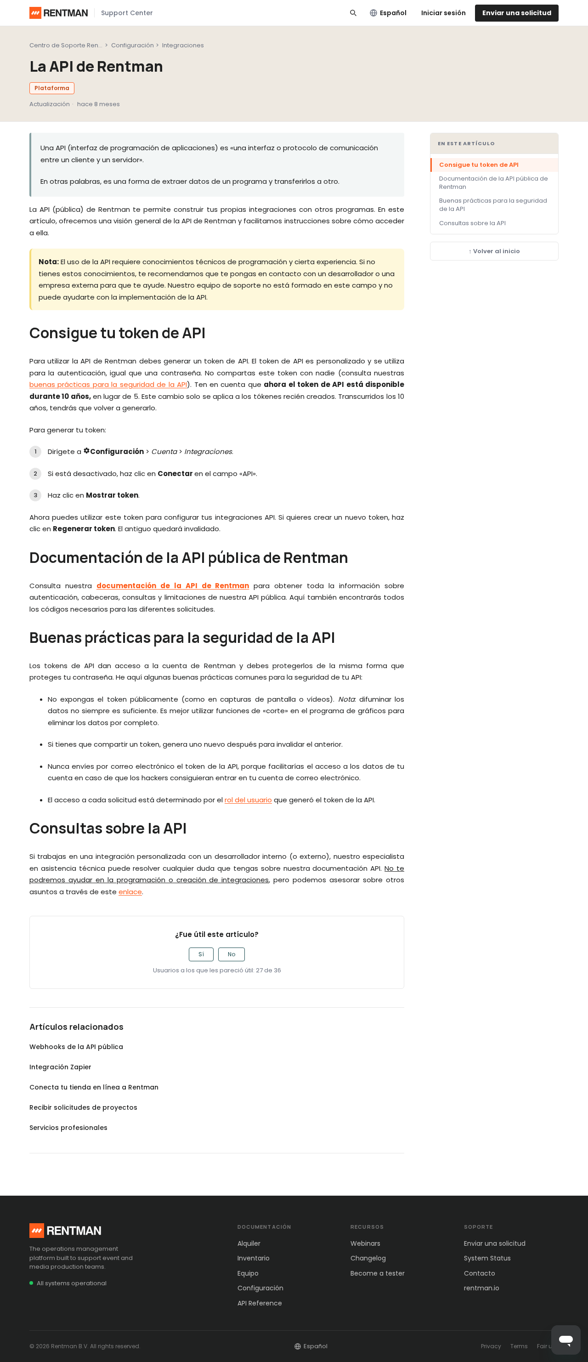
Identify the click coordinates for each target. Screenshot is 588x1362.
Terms (519, 1346)
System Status (487, 1258)
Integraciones (183, 45)
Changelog (368, 1258)
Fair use (548, 1346)
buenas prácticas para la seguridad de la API (108, 384)
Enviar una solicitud (516, 12)
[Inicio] (58, 13)
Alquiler (248, 1243)
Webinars (365, 1243)
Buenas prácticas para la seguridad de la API (493, 204)
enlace (130, 892)
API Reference (259, 1303)
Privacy (491, 1346)
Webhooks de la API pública (76, 1046)
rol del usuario (248, 800)
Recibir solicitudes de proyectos (83, 1107)
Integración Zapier (60, 1067)
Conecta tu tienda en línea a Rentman (93, 1087)
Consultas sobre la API (472, 223)
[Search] (353, 12)
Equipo (248, 1273)
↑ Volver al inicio (494, 251)
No (231, 954)
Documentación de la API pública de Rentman (493, 182)
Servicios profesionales (68, 1127)
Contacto (479, 1273)
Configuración (132, 45)
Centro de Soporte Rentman (71, 45)
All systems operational (72, 1283)
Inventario (253, 1258)
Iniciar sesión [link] (443, 12)
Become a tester (378, 1273)
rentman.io (481, 1288)
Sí (201, 954)
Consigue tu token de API (479, 164)
